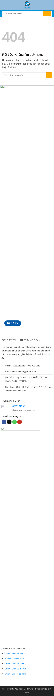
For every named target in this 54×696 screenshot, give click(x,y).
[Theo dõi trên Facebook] (4, 422)
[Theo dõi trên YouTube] (19, 422)
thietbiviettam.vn (26, 689)
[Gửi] (47, 14)
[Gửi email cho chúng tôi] (9, 422)
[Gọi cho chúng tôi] (14, 422)
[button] (4, 5)
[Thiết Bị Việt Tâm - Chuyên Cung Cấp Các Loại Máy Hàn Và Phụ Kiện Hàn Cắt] (27, 5)
